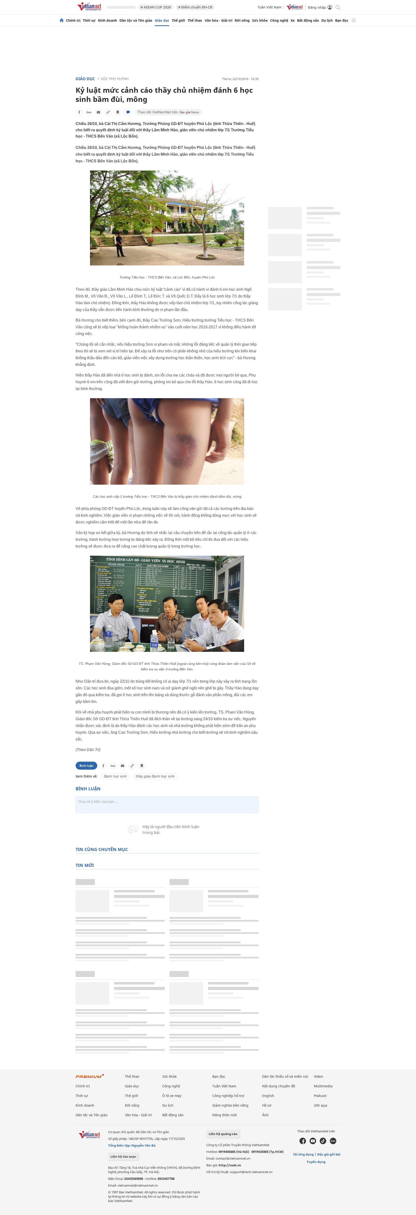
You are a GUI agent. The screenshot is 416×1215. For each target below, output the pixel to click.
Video (318, 1076)
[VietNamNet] (62, 20)
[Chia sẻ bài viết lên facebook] (79, 112)
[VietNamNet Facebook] (302, 1143)
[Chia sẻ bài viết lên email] (98, 112)
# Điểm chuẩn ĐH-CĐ (195, 7)
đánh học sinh (115, 776)
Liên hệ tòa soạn (123, 1156)
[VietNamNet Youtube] (313, 1143)
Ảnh (265, 1115)
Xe (293, 20)
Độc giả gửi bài (328, 1154)
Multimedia (323, 1086)
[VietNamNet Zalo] (333, 1143)
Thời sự (89, 20)
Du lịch (327, 20)
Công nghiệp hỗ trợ (228, 1095)
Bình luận (86, 766)
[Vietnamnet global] (294, 9)
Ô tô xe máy (171, 1095)
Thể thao (195, 20)
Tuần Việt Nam (269, 7)
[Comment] (128, 112)
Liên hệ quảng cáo (223, 1134)
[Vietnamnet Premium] (90, 1078)
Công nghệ (279, 20)
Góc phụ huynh (115, 78)
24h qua (320, 1105)
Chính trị (73, 20)
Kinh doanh (107, 20)
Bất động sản (308, 20)
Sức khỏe (260, 20)
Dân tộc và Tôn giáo (135, 20)
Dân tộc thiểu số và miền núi (285, 1076)
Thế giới (178, 20)
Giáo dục (162, 20)
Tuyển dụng (316, 1162)
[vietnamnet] (90, 12)
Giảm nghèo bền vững (230, 1105)
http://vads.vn (230, 1165)
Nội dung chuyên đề (278, 1086)
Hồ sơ (266, 1105)
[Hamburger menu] (354, 20)
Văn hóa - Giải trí (218, 20)
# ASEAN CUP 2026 (156, 7)
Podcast (320, 1095)
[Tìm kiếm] (337, 7)
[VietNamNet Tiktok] (323, 1143)
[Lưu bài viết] (117, 112)
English (268, 1095)
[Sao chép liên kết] (108, 112)
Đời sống (242, 20)
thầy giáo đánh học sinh (155, 776)
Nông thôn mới (224, 1115)
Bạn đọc (341, 20)
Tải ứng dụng (303, 1154)
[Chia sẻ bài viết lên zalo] (88, 112)
